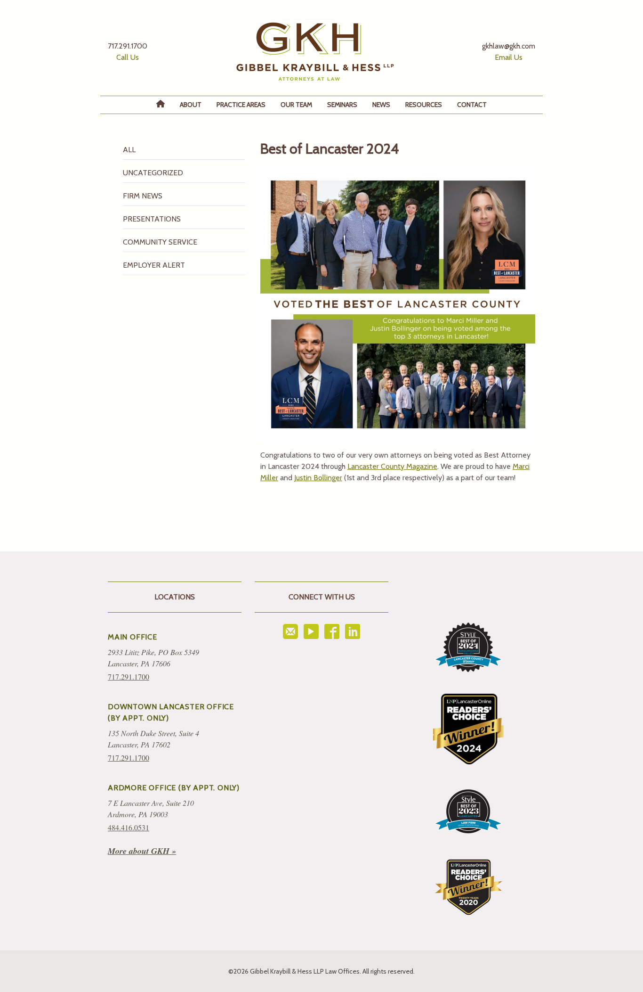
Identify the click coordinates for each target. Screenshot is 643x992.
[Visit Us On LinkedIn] (352, 631)
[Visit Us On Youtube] (311, 631)
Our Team (296, 104)
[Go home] (315, 51)
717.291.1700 (128, 676)
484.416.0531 (128, 827)
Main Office (132, 636)
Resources (423, 104)
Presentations (152, 218)
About (190, 104)
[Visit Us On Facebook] (331, 631)
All (129, 149)
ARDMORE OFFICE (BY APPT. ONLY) (174, 787)
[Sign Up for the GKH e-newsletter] (290, 631)
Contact (472, 104)
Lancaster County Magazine (392, 466)
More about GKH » (142, 851)
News (381, 104)
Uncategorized (153, 172)
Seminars (342, 104)
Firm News (142, 195)
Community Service (160, 242)
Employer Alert (154, 265)
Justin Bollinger (318, 477)
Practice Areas (241, 104)
